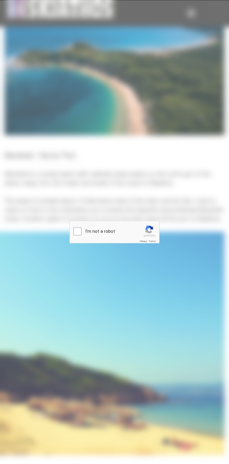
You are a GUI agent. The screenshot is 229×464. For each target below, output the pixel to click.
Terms (152, 241)
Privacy (143, 241)
